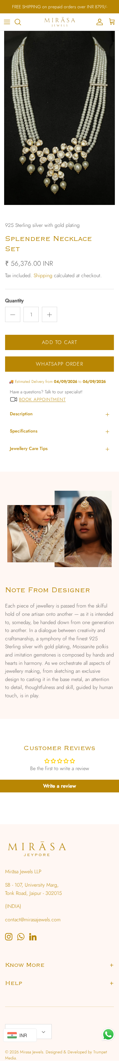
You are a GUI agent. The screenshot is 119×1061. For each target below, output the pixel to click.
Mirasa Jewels (31, 1052)
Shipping (43, 275)
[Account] (98, 22)
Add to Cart (59, 342)
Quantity (14, 300)
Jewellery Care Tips (29, 448)
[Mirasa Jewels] (59, 22)
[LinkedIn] (32, 936)
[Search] (21, 22)
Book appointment (42, 399)
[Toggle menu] (7, 22)
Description (21, 414)
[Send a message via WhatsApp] (108, 1034)
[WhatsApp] (20, 936)
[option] (59, 124)
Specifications (23, 431)
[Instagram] (8, 936)
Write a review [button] (59, 786)
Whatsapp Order (59, 364)
